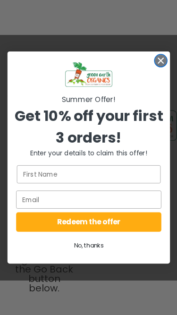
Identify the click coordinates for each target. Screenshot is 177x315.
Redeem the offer (88, 222)
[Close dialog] (160, 60)
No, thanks (88, 245)
